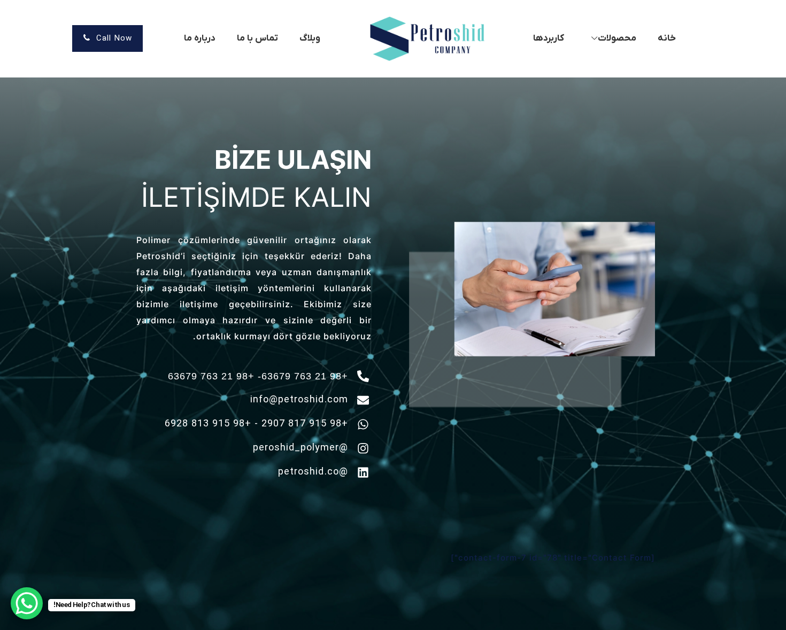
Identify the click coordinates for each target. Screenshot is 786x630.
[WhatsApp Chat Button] (27, 603)
